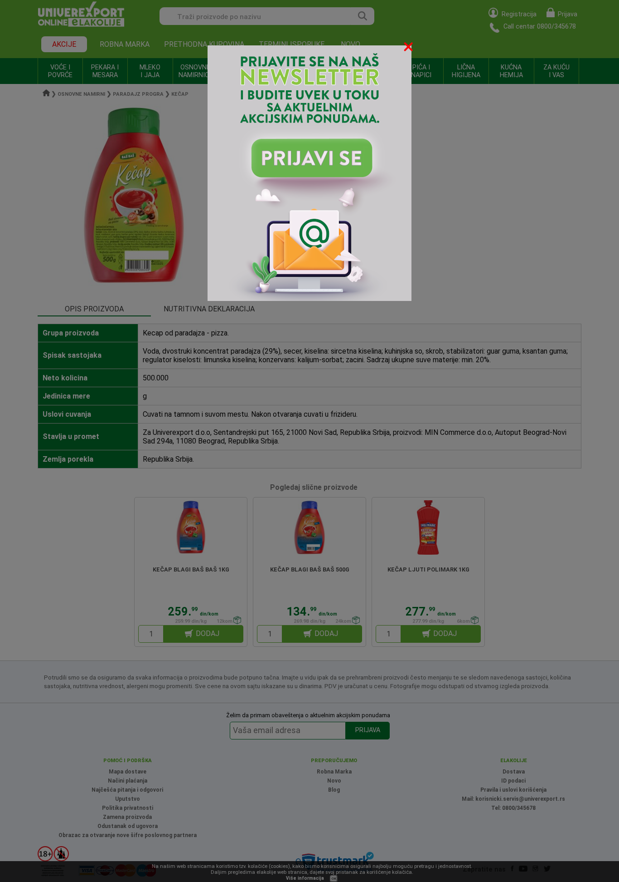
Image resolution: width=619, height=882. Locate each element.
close (409, 48)
